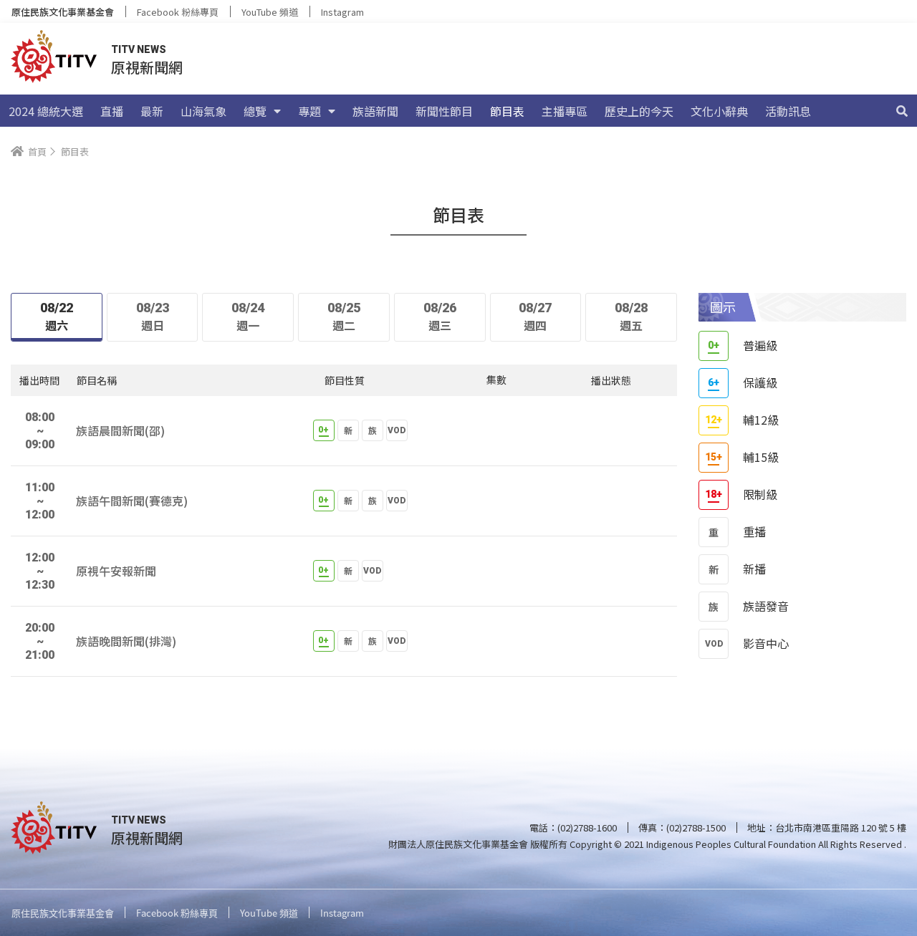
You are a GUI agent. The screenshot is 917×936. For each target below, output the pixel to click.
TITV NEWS (138, 49)
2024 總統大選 (46, 111)
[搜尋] (902, 111)
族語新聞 (375, 111)
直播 (111, 111)
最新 (151, 111)
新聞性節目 (444, 111)
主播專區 (564, 111)
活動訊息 (788, 111)
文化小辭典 (719, 111)
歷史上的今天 (639, 111)
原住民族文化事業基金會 (62, 12)
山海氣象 (203, 111)
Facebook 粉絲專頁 (178, 12)
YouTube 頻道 (269, 12)
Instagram (342, 12)
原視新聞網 (147, 67)
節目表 (507, 111)
